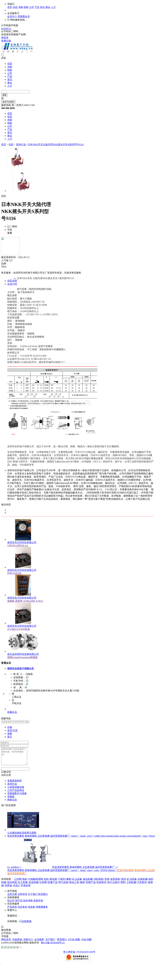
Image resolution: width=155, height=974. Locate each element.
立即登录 (22, 894)
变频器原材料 (14, 780)
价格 (9, 727)
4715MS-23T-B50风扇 (18, 629)
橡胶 (68, 879)
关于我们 (33, 894)
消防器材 (98, 879)
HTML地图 (74, 939)
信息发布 (22, 907)
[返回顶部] (1, 963)
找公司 (11, 900)
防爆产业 (52, 882)
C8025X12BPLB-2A (17, 545)
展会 (47, 7)
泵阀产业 (91, 882)
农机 (46, 879)
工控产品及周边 (15, 790)
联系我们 (43, 894)
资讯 (42, 7)
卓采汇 (16, 885)
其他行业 (21, 144)
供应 (15, 7)
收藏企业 (12, 712)
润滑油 (8, 885)
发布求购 (28, 900)
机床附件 (101, 882)
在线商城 (17, 939)
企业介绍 (12, 284)
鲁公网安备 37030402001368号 (79, 952)
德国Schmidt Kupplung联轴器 (22, 657)
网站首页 (6, 939)
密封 (123, 879)
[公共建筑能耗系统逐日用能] (23, 830)
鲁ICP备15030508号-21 (53, 942)
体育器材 (115, 879)
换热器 (53, 879)
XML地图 (86, 939)
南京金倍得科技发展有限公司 (23, 654)
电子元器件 (113, 882)
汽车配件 (142, 882)
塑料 (122, 882)
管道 (106, 879)
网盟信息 (12, 799)
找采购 (31, 907)
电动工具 (74, 882)
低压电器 (12, 882)
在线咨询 (6, 269)
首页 (9, 7)
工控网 (17, 879)
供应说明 (12, 280)
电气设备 (63, 882)
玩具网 (43, 882)
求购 (20, 7)
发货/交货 (12, 730)
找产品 (18, 900)
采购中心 (28, 939)
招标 (26, 7)
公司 (31, 7)
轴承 (82, 882)
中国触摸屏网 (35, 879)
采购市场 (38, 900)
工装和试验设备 (15, 787)
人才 (53, 7)
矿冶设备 (132, 879)
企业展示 (12, 709)
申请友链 (26, 885)
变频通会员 (24, 16)
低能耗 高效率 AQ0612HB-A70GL (25, 601)
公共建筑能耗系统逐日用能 (21, 832)
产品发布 (12, 907)
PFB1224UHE (14, 573)
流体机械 (142, 879)
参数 (9, 733)
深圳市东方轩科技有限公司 (21, 542)
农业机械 (33, 882)
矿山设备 (77, 879)
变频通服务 (42, 907)
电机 (24, 879)
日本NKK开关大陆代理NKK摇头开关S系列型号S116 (56, 144)
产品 (37, 7)
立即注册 (12, 894)
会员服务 (39, 939)
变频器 (11, 796)
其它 (9, 736)
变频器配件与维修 (17, 793)
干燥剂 (61, 879)
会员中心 (12, 16)
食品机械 (88, 879)
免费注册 (6, 41)
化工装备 (23, 882)
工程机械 (131, 882)
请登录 (4, 37)
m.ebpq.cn (6, 28)
